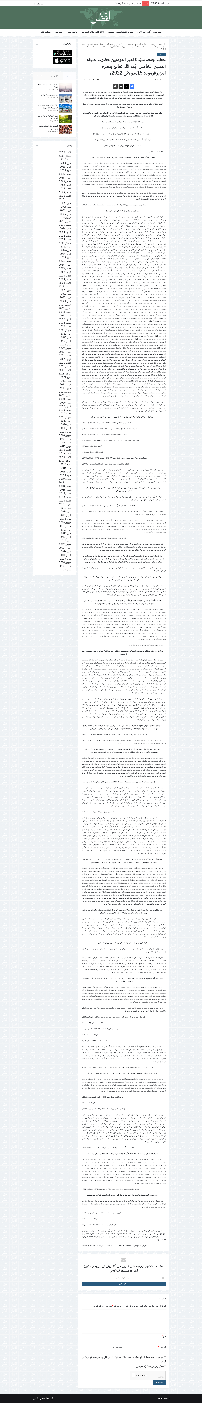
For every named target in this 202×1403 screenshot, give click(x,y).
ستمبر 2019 (65, 454)
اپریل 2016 (65, 555)
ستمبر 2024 (65, 236)
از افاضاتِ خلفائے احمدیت (93, 32)
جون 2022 (66, 334)
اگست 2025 (65, 196)
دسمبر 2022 (65, 312)
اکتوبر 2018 (65, 493)
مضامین (58, 32)
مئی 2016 (66, 552)
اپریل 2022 (65, 341)
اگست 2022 (65, 327)
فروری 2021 (65, 392)
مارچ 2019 (65, 475)
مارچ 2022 (65, 345)
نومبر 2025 (65, 185)
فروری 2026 (65, 174)
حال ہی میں (54, 75)
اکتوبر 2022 (65, 319)
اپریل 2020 (65, 428)
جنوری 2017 (65, 548)
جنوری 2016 (65, 566)
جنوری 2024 (65, 265)
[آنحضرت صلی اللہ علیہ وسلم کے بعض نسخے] (65, 129)
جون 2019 (66, 464)
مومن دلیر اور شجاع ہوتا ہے (49, 95)
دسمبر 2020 (65, 399)
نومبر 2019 (65, 446)
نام (164, 1337)
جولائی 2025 (65, 200)
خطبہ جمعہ (98, 44)
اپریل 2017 (65, 537)
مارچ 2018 (65, 519)
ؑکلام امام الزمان (143, 32)
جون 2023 (66, 290)
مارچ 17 (67, 570)
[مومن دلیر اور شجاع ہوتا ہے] (65, 98)
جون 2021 (66, 377)
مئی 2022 (66, 337)
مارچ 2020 (65, 432)
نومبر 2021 (65, 359)
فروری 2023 (65, 305)
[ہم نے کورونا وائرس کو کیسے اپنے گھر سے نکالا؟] (65, 119)
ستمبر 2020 (65, 410)
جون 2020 (66, 421)
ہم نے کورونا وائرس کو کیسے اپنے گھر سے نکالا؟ (48, 117)
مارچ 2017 (65, 541)
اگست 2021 (65, 370)
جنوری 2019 (65, 483)
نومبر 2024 (65, 229)
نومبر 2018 (65, 490)
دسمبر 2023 (65, 268)
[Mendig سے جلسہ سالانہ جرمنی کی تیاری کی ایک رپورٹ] (65, 108)
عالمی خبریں (72, 32)
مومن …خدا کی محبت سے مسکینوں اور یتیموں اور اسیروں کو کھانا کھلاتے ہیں (107, 4)
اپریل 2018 (65, 515)
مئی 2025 (66, 207)
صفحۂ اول (159, 44)
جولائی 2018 (65, 504)
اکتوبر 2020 (65, 406)
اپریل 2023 (65, 298)
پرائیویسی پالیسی (41, 1399)
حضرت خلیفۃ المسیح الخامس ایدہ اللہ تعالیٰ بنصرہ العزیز (129, 44)
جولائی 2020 (65, 417)
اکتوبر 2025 (65, 189)
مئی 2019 (66, 468)
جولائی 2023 (65, 287)
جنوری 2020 (65, 439)
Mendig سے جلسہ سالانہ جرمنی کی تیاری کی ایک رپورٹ (47, 106)
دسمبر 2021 (65, 356)
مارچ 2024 (65, 258)
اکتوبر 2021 (65, 363)
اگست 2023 (65, 283)
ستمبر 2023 (65, 279)
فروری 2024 (65, 261)
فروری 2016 (65, 562)
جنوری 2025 (65, 221)
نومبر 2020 (65, 403)
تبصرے (39, 75)
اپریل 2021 (65, 385)
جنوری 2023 (65, 308)
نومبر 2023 (65, 272)
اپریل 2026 (65, 167)
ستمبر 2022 (65, 323)
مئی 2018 (66, 512)
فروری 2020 (65, 435)
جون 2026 (66, 160)
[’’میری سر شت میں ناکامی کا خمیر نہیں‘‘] (65, 87)
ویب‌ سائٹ (117, 1347)
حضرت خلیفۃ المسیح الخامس (121, 32)
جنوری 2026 (65, 178)
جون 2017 (66, 530)
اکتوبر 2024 (65, 232)
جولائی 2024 (65, 243)
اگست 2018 (65, 501)
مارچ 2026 (65, 171)
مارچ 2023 (65, 301)
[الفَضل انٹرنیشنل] (101, 17)
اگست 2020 (65, 414)
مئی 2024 (66, 250)
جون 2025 (66, 203)
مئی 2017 (66, 533)
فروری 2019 (65, 479)
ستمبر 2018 (65, 497)
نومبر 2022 (65, 316)
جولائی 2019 (65, 461)
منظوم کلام (45, 32)
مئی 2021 (66, 381)
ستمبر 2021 (65, 366)
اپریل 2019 (65, 472)
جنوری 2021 (65, 396)
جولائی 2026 (65, 156)
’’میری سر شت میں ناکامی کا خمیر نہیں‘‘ (47, 86)
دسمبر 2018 (65, 486)
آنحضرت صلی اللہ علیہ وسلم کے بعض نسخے (48, 127)
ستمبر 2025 (65, 192)
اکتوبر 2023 (65, 276)
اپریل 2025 (65, 210)
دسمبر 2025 (65, 181)
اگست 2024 (65, 239)
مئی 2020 (66, 425)
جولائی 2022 (65, 330)
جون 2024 (66, 247)
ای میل (162, 1347)
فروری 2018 (65, 523)
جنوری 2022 (65, 352)
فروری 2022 (65, 348)
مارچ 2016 (65, 559)
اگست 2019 (65, 457)
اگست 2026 (65, 152)
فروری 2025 (65, 218)
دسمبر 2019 (65, 443)
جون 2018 (66, 508)
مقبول (69, 75)
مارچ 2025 (65, 214)
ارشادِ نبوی (157, 32)
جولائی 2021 (65, 374)
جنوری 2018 (65, 526)
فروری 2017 (65, 544)
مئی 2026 (66, 163)
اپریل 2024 (65, 254)
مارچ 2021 (65, 388)
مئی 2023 (66, 294)
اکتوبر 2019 (65, 450)
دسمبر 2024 (65, 225)
